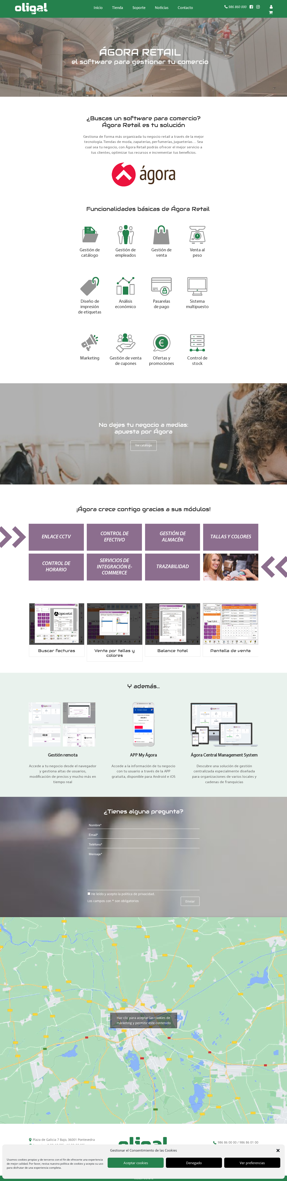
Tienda (117, 8)
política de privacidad (138, 894)
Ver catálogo (143, 445)
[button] (278, 1150)
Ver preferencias (252, 1163)
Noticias (161, 8)
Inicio (98, 8)
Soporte (139, 8)
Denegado (194, 1163)
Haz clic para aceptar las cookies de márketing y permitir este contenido (144, 1020)
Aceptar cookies (136, 1163)
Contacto (185, 8)
